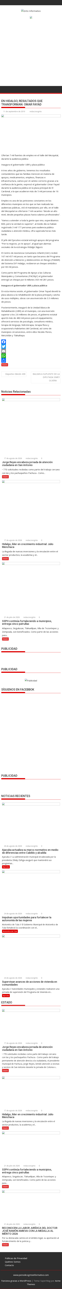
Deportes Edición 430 (15, 374)
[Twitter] (31, 346)
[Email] (31, 351)
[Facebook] (31, 341)
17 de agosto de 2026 (13, 458)
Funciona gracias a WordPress (16, 1280)
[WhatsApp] (31, 355)
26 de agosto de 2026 (13, 846)
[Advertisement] (31, 53)
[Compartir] (31, 360)
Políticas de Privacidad (16, 1258)
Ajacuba (6, 867)
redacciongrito (36, 111)
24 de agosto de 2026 (13, 913)
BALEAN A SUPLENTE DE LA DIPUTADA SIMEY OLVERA (46, 377)
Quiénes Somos (12, 1261)
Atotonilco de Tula (10, 931)
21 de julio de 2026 (12, 617)
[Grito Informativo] (4, 89)
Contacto (9, 1265)
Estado (4, 365)
